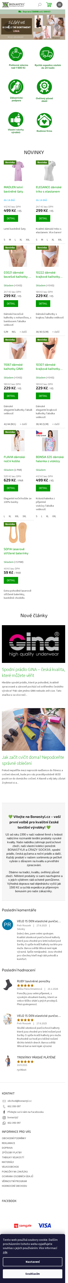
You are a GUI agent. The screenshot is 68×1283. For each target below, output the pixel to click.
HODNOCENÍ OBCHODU (14, 1186)
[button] (5, 27)
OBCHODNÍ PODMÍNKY (14, 1138)
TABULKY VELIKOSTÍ (13, 1157)
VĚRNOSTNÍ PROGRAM (14, 1181)
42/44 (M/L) (10, 424)
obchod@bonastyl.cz (20, 1101)
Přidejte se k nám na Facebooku (26, 1112)
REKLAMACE (8, 1143)
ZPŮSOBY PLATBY (12, 1152)
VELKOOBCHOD (10, 1167)
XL (21, 240)
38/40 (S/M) (42, 332)
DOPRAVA (7, 1148)
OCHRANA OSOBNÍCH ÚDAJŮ (17, 1176)
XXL (28, 240)
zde (5, 1252)
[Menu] (59, 4)
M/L (14, 332)
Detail (11, 218)
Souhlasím (32, 1274)
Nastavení (33, 1262)
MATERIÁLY (8, 1162)
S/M (6, 332)
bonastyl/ (13, 1117)
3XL (24, 516)
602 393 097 (14, 1106)
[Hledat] (39, 4)
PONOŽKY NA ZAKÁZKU (15, 1172)
